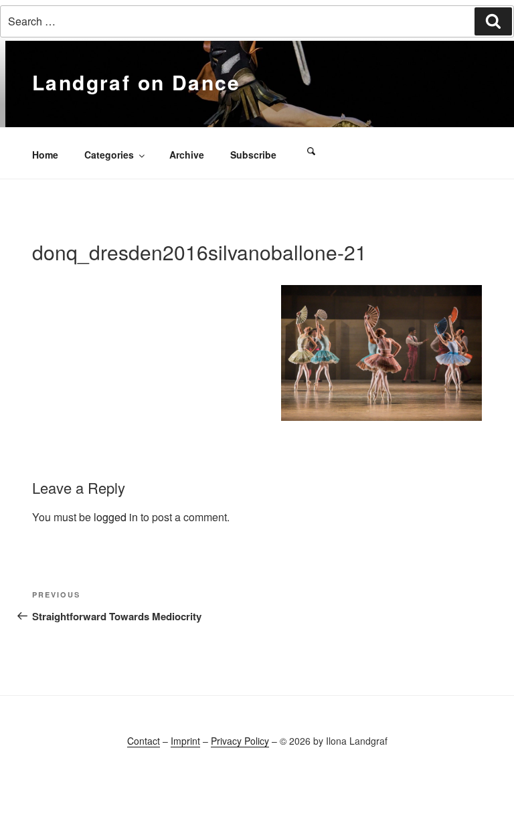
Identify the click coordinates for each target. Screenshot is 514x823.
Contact (143, 740)
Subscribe (253, 154)
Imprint (185, 740)
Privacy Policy (240, 740)
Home (45, 154)
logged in (116, 517)
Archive (186, 154)
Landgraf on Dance (136, 82)
